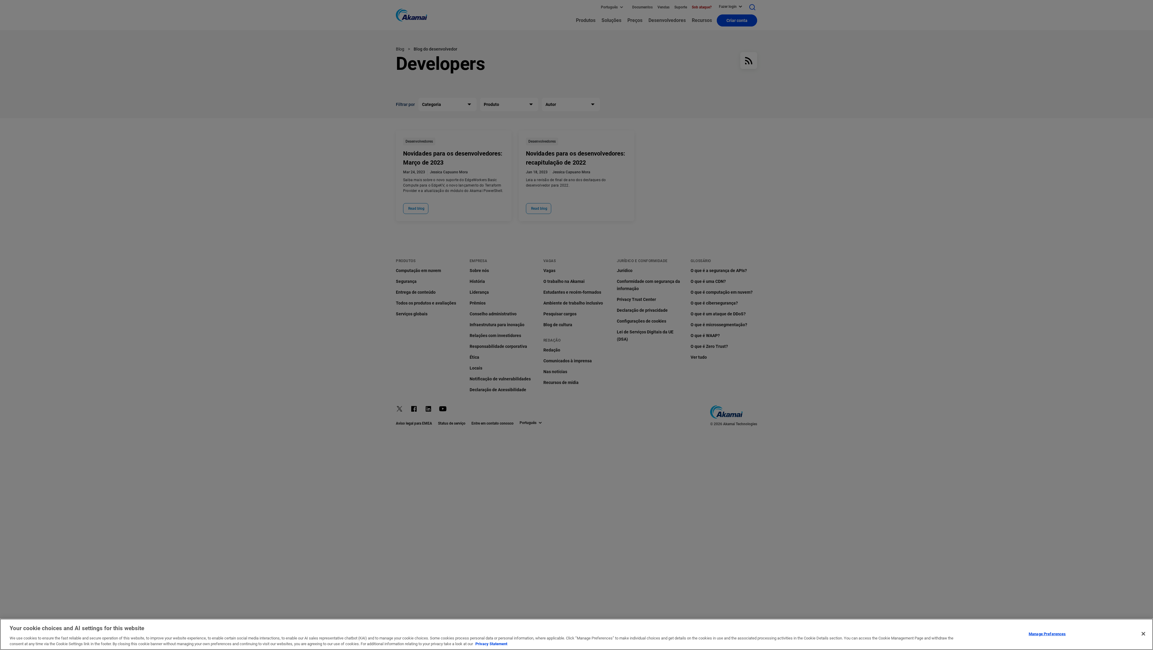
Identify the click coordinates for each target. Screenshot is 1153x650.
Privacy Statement (491, 644)
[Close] (1143, 633)
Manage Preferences (1047, 634)
